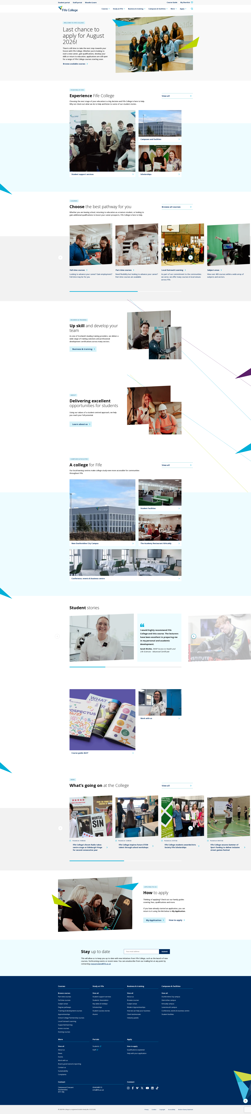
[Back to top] (245, 1101)
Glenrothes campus (169, 1000)
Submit (165, 952)
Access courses (63, 1028)
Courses (105, 9)
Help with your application (136, 1053)
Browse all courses (171, 207)
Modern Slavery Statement (185, 1109)
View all (166, 96)
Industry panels (133, 1018)
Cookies (154, 1109)
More (173, 9)
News (60, 1053)
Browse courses (64, 993)
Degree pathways (64, 1007)
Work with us (63, 1060)
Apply (182, 9)
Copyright (162, 1109)
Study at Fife (118, 9)
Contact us (62, 1067)
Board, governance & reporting (69, 1064)
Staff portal (77, 2)
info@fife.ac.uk (98, 1090)
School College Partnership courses (71, 1018)
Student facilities (168, 1014)
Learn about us (80, 424)
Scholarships (97, 1007)
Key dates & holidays (100, 1004)
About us (130, 997)
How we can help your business (138, 1011)
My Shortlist (185, 2)
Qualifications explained (136, 1050)
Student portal (64, 2)
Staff (94, 1050)
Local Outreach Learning (67, 1021)
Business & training (135, 9)
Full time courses (64, 1000)
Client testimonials (134, 1014)
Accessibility (171, 1109)
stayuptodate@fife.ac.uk (100, 964)
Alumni (95, 1014)
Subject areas (63, 1004)
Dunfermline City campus (171, 997)
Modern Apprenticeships (136, 1007)
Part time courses (64, 997)
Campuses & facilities (157, 9)
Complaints (62, 1074)
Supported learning (65, 1025)
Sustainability (63, 1071)
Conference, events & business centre (175, 1011)
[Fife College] (68, 9)
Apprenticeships (64, 1014)
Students (96, 1046)
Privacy (147, 1109)
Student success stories (101, 1011)
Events (60, 1057)
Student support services (102, 997)
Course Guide (172, 2)
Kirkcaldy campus (168, 1004)
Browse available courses (74, 64)
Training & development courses (70, 1011)
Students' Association (100, 1000)
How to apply (175, 920)
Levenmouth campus (169, 1007)
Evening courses (64, 1032)
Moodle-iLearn (91, 2)
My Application (153, 920)
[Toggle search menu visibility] (192, 9)
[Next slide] (190, 257)
